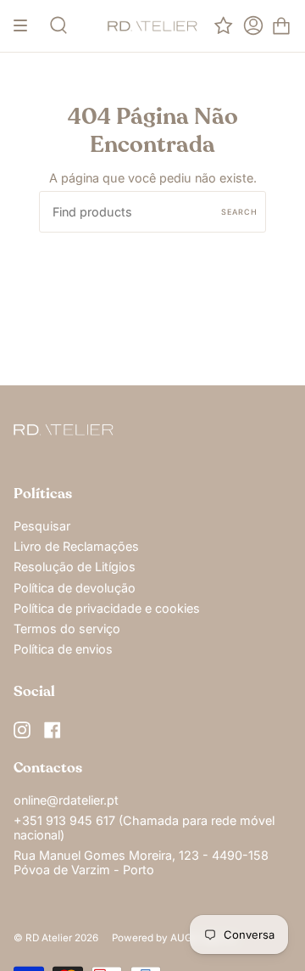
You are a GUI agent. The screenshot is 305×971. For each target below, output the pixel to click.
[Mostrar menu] (26, 26)
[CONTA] (253, 26)
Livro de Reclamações (76, 546)
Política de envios (63, 649)
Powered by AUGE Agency (174, 938)
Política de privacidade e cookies (107, 608)
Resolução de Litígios (75, 566)
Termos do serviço (67, 628)
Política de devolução (75, 588)
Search (239, 211)
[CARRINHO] (281, 26)
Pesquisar (42, 526)
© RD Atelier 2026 (56, 938)
